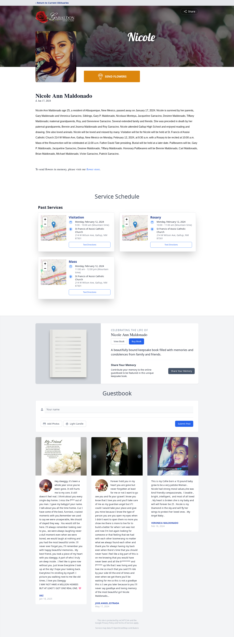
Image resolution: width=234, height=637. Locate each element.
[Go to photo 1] (113, 473)
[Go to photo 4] (119, 473)
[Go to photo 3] (117, 473)
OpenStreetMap (120, 628)
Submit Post (184, 423)
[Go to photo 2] (115, 473)
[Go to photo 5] (120, 473)
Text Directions (89, 244)
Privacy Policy (108, 623)
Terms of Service (125, 623)
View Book (119, 341)
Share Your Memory (181, 370)
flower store (93, 169)
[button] (54, 224)
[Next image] (139, 456)
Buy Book (136, 341)
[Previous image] (94, 456)
